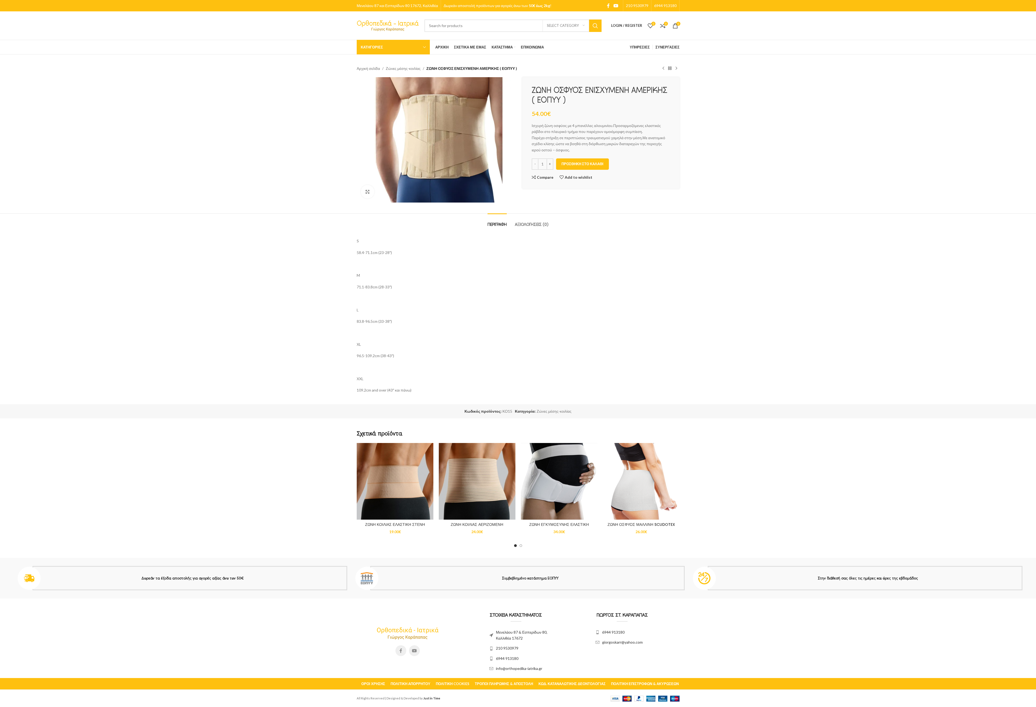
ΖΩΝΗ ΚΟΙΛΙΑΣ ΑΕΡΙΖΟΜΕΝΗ (477, 524)
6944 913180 (507, 658)
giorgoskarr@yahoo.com (622, 642)
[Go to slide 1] (515, 545)
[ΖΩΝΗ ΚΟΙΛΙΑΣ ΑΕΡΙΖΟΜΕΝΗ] (477, 481)
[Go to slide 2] (520, 545)
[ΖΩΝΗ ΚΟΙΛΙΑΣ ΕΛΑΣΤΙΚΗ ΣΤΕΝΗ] (395, 481)
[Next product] (676, 68)
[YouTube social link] (616, 6)
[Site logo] (388, 25)
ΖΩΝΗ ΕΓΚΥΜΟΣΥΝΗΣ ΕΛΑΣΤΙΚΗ (559, 524)
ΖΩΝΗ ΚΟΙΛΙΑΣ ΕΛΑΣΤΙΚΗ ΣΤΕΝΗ (395, 524)
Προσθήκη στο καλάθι (582, 164)
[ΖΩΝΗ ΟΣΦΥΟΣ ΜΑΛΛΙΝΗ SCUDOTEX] (641, 481)
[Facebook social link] (608, 6)
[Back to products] (670, 68)
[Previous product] (663, 68)
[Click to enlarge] (367, 191)
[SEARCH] (595, 25)
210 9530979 (507, 648)
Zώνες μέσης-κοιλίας (403, 68)
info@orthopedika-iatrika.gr (519, 668)
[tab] (497, 221)
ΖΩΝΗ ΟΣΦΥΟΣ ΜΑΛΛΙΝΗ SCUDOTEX (641, 524)
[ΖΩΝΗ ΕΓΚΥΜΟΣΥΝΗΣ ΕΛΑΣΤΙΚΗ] (559, 481)
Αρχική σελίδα (368, 68)
